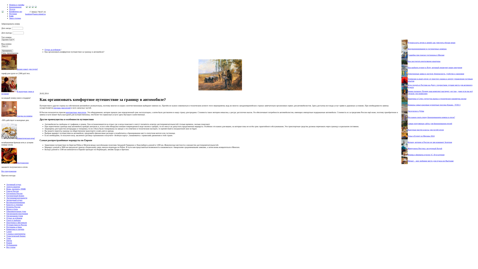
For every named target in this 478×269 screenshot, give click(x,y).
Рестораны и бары (14, 227)
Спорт (9, 232)
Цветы (9, 240)
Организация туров (14, 216)
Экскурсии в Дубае (416, 111)
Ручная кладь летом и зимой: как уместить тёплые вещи (431, 43)
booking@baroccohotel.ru (35, 14)
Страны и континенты (15, 234)
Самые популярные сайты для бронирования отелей (430, 124)
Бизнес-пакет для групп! (27, 69)
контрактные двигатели (76, 112)
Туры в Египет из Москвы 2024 (421, 136)
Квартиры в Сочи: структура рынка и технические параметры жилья (437, 99)
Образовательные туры (16, 211)
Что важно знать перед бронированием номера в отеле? (431, 117)
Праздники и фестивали (16, 223)
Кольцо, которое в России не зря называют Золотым (430, 142)
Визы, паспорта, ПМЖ (16, 189)
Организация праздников (17, 214)
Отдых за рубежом (52, 50)
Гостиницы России (14, 193)
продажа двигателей (62, 108)
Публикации (11, 245)
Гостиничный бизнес (15, 196)
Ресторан (13, 14)
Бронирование (15, 7)
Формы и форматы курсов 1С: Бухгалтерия (426, 155)
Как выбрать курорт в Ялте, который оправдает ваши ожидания (435, 68)
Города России (12, 191)
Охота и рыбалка (13, 220)
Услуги (12, 9)
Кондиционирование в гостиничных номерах (427, 49)
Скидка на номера (24, 116)
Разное (9, 243)
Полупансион (23, 163)
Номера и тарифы (16, 5)
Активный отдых (13, 184)
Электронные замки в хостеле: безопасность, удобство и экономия (436, 74)
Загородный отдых (14, 200)
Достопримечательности (16, 198)
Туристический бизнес (16, 236)
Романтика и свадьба (15, 229)
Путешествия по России (16, 225)
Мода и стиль (12, 209)
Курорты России (13, 207)
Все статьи (10, 247)
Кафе (11, 16)
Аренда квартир (13, 187)
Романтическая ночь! (26, 138)
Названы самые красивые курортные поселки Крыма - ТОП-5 (434, 105)
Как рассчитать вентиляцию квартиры (424, 61)
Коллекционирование (15, 202)
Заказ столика (15, 18)
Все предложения (8, 171)
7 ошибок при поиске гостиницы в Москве (426, 55)
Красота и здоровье (14, 205)
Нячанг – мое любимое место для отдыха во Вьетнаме (431, 161)
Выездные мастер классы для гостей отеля (426, 130)
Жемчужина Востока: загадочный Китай (425, 148)
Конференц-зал (15, 11)
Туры (8, 238)
